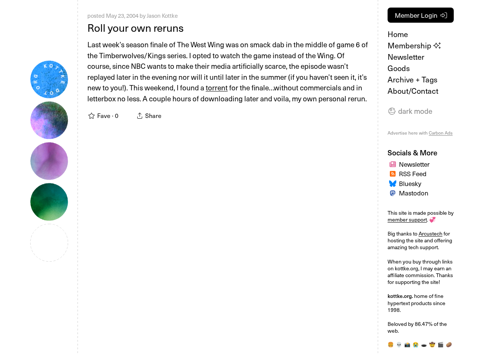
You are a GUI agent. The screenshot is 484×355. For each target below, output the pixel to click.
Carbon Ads (441, 132)
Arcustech (430, 233)
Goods (399, 68)
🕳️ (424, 344)
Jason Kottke (162, 15)
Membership (410, 45)
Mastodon (413, 193)
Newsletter (406, 56)
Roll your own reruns (135, 27)
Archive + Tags (412, 79)
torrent (217, 87)
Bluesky (410, 183)
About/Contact (413, 90)
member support (407, 219)
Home (398, 34)
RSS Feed (413, 173)
